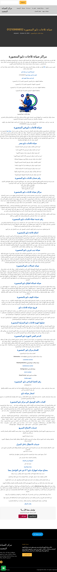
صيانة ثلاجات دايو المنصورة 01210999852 (28, 29)
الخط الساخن (27, 554)
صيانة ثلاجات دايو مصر (28, 143)
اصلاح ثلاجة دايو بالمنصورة (27, 232)
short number (27, 372)
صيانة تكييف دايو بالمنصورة (28, 297)
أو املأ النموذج (32, 516)
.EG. (44, 67)
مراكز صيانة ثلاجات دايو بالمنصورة (27, 192)
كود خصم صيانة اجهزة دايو (28, 78)
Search (23, 2)
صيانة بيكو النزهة (28, 467)
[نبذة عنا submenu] (30, 8)
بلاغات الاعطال (27, 504)
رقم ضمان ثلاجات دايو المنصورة (28, 178)
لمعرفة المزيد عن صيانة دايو (27, 72)
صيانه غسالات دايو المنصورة (27, 266)
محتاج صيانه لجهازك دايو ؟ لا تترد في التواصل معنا (28, 470)
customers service (28, 359)
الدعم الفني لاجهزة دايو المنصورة (27, 336)
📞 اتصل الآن (23, 516)
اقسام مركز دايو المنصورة (28, 350)
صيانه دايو (9, 131)
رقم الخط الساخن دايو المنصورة (28, 381)
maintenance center (28, 365)
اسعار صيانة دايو (27, 393)
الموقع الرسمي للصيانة (28, 460)
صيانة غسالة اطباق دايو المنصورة (27, 283)
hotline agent (27, 378)
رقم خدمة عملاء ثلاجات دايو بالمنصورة (27, 219)
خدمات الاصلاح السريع (28, 428)
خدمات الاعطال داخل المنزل (27, 444)
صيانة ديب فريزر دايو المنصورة (28, 250)
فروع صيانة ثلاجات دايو (28, 307)
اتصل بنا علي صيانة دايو (31, 75)
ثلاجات (28, 127)
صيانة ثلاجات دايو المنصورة (37, 33)
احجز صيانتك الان (37, 534)
